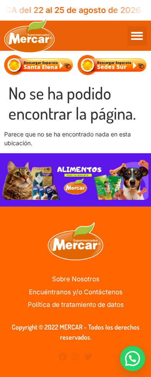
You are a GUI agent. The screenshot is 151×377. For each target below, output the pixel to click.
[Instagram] (75, 357)
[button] (137, 36)
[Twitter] (88, 357)
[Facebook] (62, 357)
